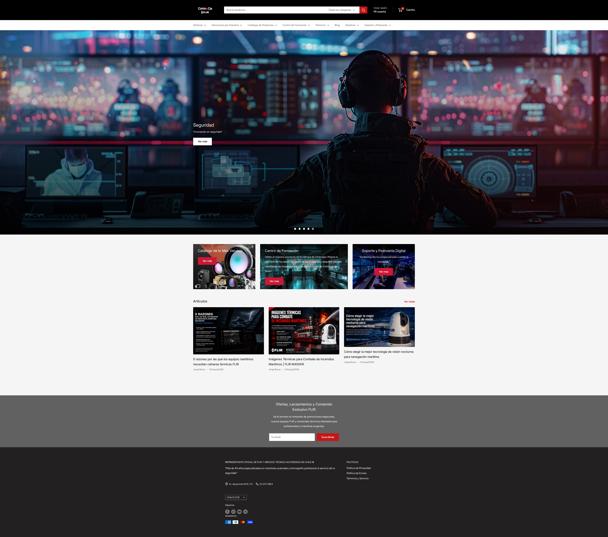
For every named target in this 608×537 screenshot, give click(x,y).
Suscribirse (327, 437)
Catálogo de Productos (260, 25)
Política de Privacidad (359, 468)
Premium (321, 25)
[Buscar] (363, 9)
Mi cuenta (380, 11)
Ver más (341, 141)
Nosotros (350, 25)
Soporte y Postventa (375, 25)
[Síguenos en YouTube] (239, 511)
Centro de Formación (294, 25)
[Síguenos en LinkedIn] (245, 511)
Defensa (198, 25)
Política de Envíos (356, 473)
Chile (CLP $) (233, 497)
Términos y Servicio (358, 478)
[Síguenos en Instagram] (233, 511)
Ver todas (409, 301)
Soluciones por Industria (225, 25)
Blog (337, 25)
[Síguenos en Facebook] (227, 511)
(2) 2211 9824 (266, 484)
